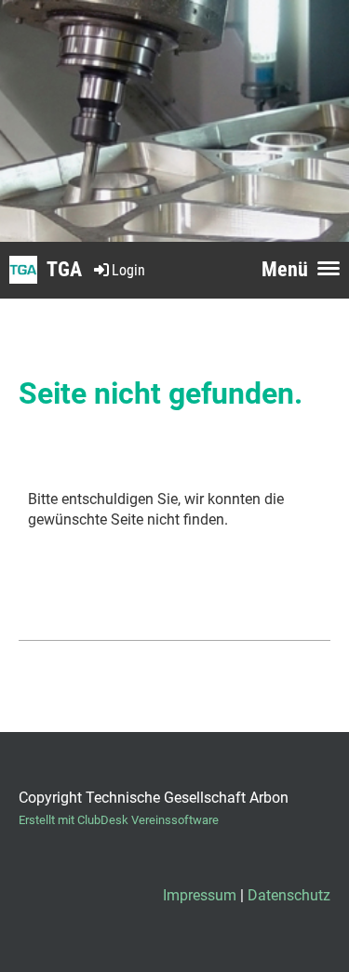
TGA (64, 269)
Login (128, 270)
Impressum (199, 895)
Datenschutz (289, 895)
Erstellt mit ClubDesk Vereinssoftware (119, 820)
